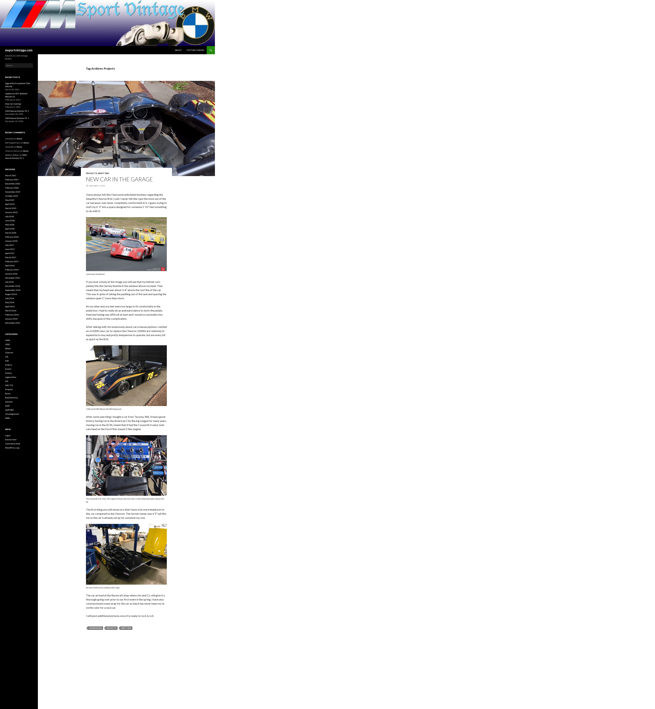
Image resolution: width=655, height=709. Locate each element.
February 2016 (12, 269)
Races (8, 393)
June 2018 (10, 220)
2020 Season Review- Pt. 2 (17, 111)
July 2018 (9, 216)
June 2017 (10, 249)
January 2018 (11, 241)
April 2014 (9, 306)
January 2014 (11, 318)
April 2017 (9, 253)
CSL (7, 356)
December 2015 (12, 278)
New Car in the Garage (119, 179)
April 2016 (9, 265)
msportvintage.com (18, 50)
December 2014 (12, 286)
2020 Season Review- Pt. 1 (17, 118)
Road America (11, 397)
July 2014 (9, 298)
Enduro (8, 365)
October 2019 (11, 196)
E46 (7, 360)
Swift (7, 405)
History (8, 373)
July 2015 (9, 282)
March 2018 (10, 232)
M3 (6, 381)
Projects (91, 173)
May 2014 (9, 302)
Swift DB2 (103, 173)
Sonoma (9, 401)
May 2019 (9, 200)
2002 (7, 344)
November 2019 (12, 192)
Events (8, 369)
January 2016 (11, 273)
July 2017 (9, 245)
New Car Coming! (13, 104)
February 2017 (12, 261)
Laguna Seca (10, 377)
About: (178, 50)
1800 (7, 340)
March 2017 (10, 257)
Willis (7, 418)
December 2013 (12, 323)
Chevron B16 (95, 628)
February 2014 (12, 314)
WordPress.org (12, 447)
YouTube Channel (195, 50)
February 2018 (12, 237)
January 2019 (11, 212)
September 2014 (12, 290)
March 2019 (10, 208)
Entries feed (10, 439)
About (8, 348)
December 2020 (12, 183)
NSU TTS (9, 385)
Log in (7, 435)
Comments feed (12, 443)
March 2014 (10, 310)
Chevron (9, 352)
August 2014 (11, 294)
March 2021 (10, 175)
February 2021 (12, 179)
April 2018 (9, 228)
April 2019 (9, 204)
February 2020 (12, 187)
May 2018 (9, 224)
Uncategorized (12, 414)
